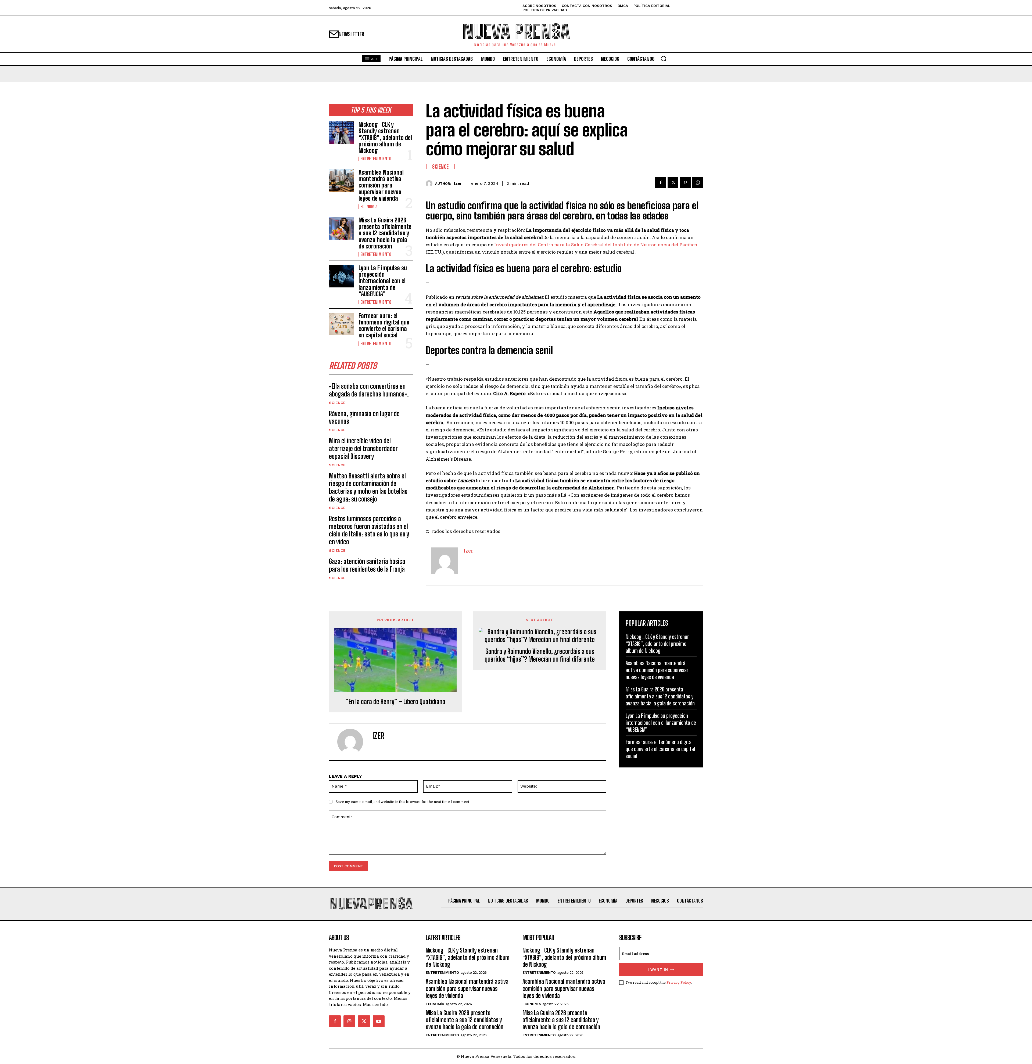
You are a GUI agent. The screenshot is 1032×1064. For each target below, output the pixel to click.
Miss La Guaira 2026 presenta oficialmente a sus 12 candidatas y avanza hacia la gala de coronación (385, 233)
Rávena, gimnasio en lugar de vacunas (364, 417)
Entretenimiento (375, 159)
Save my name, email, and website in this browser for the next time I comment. (403, 801)
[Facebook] (660, 182)
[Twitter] (673, 182)
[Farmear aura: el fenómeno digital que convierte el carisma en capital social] (341, 324)
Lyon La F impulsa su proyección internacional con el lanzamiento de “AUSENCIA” (383, 281)
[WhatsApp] (697, 182)
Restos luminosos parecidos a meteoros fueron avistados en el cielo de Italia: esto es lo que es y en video (369, 530)
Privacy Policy (678, 982)
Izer (458, 183)
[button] (663, 58)
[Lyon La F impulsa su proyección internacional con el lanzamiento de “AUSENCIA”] (341, 276)
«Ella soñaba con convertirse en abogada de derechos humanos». (369, 390)
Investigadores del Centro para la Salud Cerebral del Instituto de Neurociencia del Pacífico (595, 244)
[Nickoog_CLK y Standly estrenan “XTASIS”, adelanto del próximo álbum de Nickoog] (341, 132)
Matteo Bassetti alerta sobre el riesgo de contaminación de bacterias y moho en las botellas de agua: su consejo (368, 487)
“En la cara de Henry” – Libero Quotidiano (395, 701)
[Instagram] (349, 1021)
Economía (368, 206)
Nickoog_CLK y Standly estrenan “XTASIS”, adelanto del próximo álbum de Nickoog (385, 137)
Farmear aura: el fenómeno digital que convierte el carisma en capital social (384, 325)
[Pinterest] (685, 182)
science (337, 403)
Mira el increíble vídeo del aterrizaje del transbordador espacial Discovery (363, 448)
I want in (658, 970)
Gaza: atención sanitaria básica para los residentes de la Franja (367, 565)
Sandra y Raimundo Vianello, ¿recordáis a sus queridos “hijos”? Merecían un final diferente (540, 655)
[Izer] (430, 183)
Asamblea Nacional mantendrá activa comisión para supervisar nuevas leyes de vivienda (381, 185)
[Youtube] (379, 1021)
